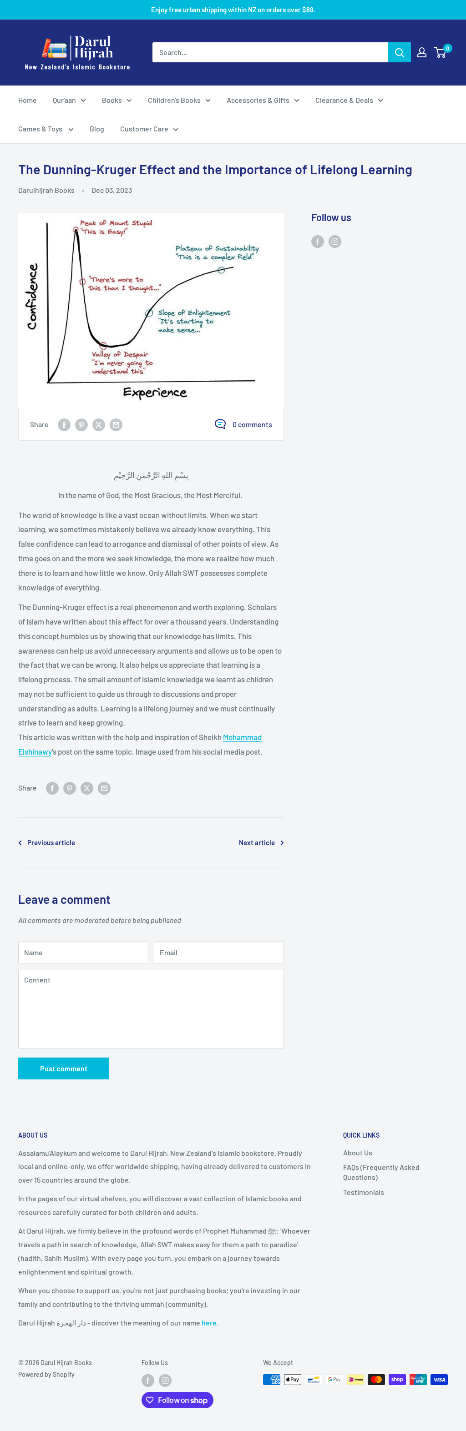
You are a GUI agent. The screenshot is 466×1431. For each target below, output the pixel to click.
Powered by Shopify (46, 1374)
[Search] (399, 52)
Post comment (63, 1068)
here (209, 1322)
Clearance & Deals (344, 100)
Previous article (51, 842)
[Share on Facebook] (64, 424)
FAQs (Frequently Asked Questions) (381, 1172)
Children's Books (174, 100)
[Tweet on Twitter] (98, 424)
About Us (357, 1152)
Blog (97, 128)
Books (112, 100)
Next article (257, 842)
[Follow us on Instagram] (335, 241)
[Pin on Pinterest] (81, 424)
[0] (440, 52)
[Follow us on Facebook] (317, 241)
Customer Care (144, 128)
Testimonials (363, 1192)
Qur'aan (64, 100)
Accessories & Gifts (258, 100)
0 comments (252, 424)
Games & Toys (41, 128)
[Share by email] (116, 424)
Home (27, 100)
